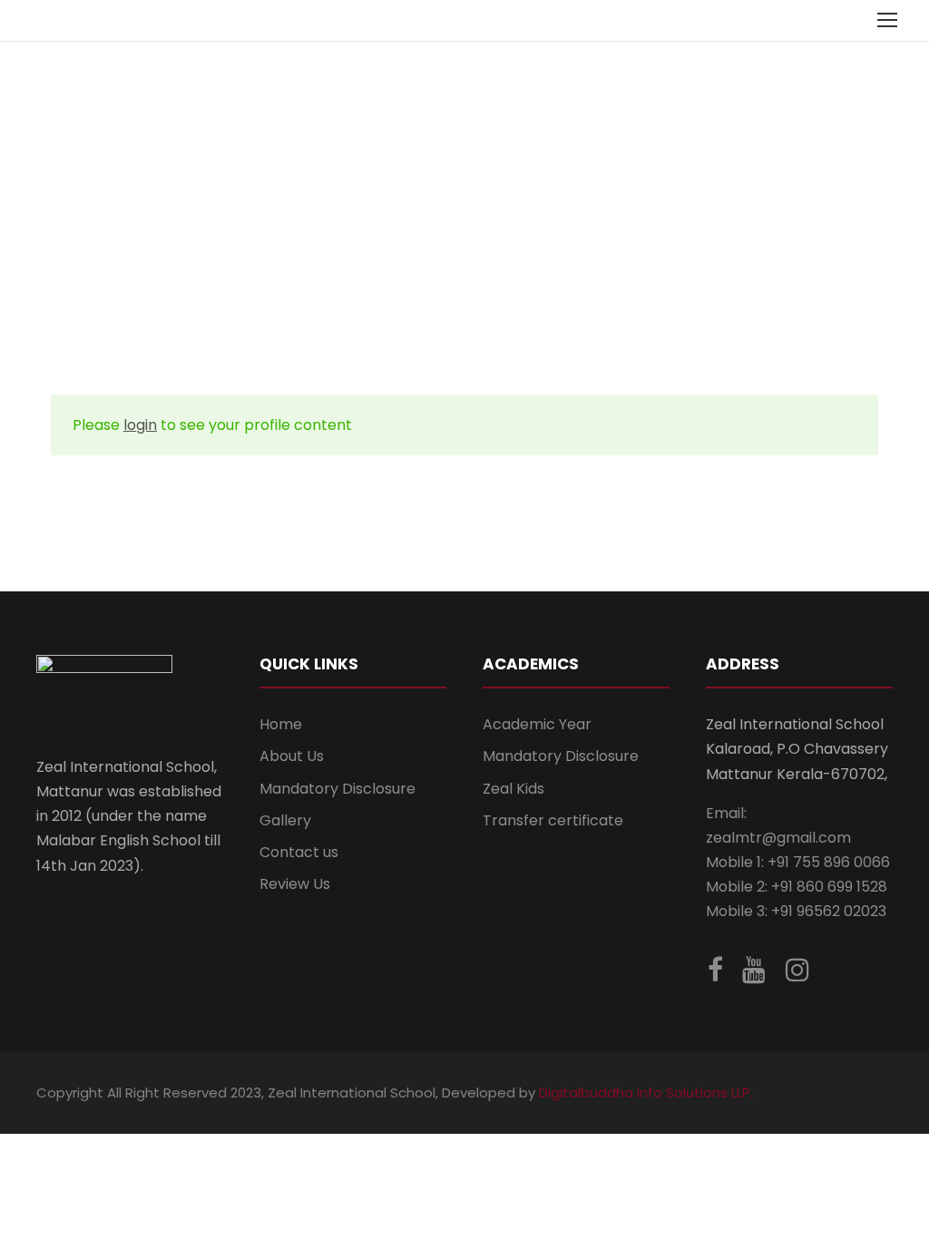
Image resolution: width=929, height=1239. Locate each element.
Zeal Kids (513, 788)
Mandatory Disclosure (337, 788)
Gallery (285, 820)
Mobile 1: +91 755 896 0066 (798, 862)
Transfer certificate (553, 820)
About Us (291, 756)
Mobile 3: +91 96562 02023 (796, 911)
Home (280, 724)
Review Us (294, 883)
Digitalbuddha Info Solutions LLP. (644, 1092)
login (140, 425)
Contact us (298, 852)
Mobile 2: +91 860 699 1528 (796, 886)
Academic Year (537, 724)
